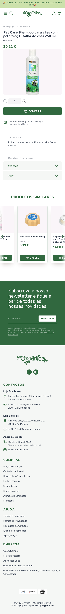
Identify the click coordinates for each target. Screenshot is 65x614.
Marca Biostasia (11, 555)
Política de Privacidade (15, 521)
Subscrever (47, 318)
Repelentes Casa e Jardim (17, 476)
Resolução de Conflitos (15, 526)
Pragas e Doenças (13, 466)
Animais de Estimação (14, 496)
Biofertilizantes (11, 491)
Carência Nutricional (13, 471)
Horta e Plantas (11, 481)
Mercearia (8, 500)
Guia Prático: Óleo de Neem (17, 565)
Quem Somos (10, 551)
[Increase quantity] (24, 101)
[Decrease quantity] (5, 101)
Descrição (13, 165)
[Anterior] (2, 236)
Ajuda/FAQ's (10, 535)
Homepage (8, 26)
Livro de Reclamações (14, 530)
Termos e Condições (13, 516)
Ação (11, 175)
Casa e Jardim (23, 26)
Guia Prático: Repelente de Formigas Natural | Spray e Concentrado (31, 572)
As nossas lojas (11, 560)
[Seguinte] (62, 236)
